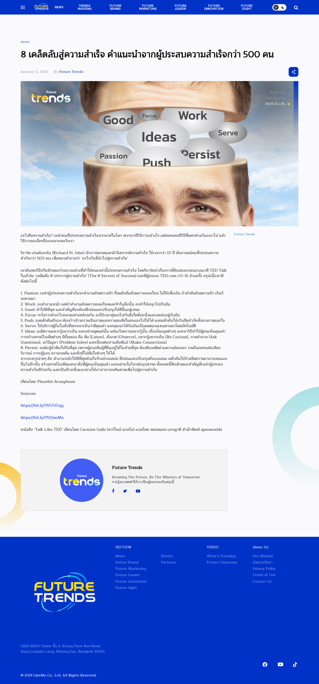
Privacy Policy (264, 569)
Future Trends (71, 72)
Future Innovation (214, 7)
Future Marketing (148, 7)
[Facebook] (113, 491)
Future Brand (115, 7)
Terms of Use (264, 575)
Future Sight (247, 7)
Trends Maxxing (85, 7)
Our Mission (263, 556)
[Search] (294, 7)
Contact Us (262, 582)
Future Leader (180, 7)
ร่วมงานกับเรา (263, 562)
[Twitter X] (270, 72)
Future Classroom (222, 562)
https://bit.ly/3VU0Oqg (42, 405)
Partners (168, 562)
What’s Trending (221, 556)
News (59, 7)
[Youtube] (138, 491)
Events (167, 556)
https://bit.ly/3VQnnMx (42, 417)
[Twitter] (125, 491)
